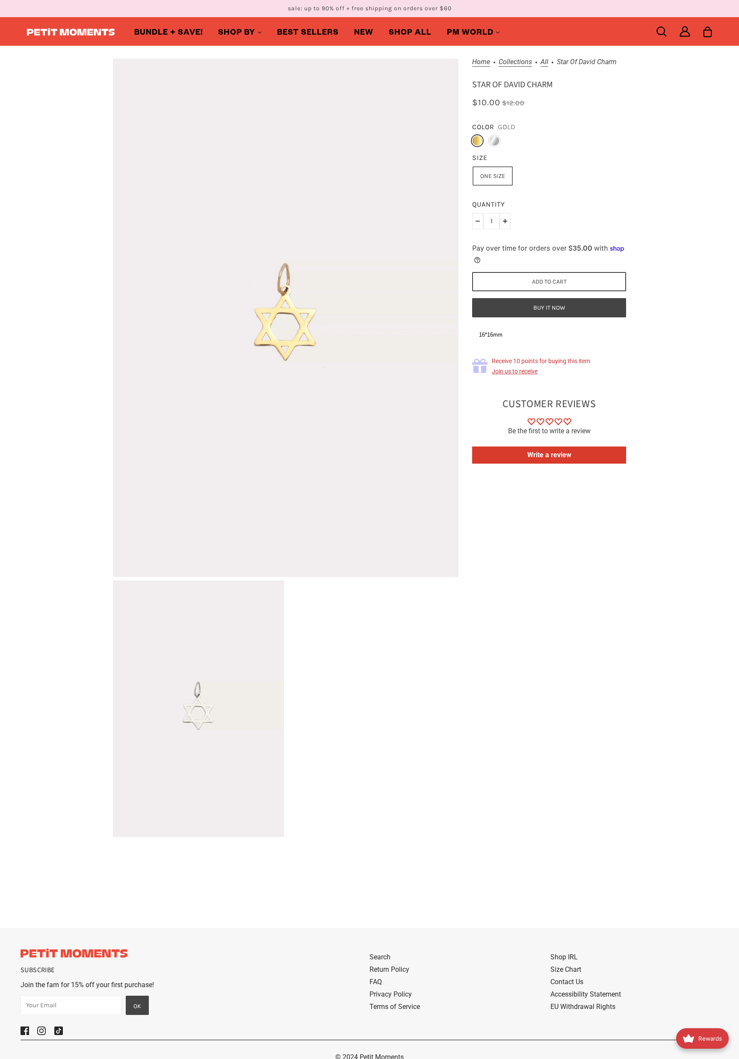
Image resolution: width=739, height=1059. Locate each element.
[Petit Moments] (71, 31)
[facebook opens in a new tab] (25, 1030)
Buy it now (549, 307)
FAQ (376, 982)
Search (380, 957)
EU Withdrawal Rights (582, 1007)
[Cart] (707, 31)
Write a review (549, 455)
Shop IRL (564, 957)
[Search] (661, 31)
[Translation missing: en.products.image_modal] (285, 318)
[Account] (685, 31)
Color (483, 127)
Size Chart (565, 969)
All (544, 62)
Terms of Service (395, 1007)
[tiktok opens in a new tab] (58, 1030)
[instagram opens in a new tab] (41, 1030)
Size (480, 158)
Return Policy (389, 969)
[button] (477, 221)
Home (481, 62)
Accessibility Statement (585, 994)
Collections (515, 62)
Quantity (488, 204)
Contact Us (566, 982)
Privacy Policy (391, 994)
